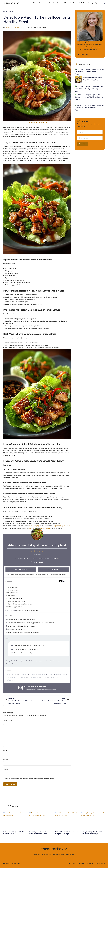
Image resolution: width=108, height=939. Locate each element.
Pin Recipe (54, 569)
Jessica (7, 27)
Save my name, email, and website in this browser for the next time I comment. (29, 778)
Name (5, 750)
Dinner (17, 27)
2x (64, 581)
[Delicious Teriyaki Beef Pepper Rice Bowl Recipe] (79, 107)
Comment (6, 725)
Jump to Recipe (32, 122)
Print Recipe (43, 122)
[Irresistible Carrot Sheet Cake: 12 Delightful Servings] (79, 88)
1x (60, 581)
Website (5, 769)
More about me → (82, 54)
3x (67, 581)
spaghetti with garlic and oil (61, 526)
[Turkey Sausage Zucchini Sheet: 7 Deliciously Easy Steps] (79, 98)
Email (5, 760)
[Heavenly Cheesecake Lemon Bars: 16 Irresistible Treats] (78, 80)
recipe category (34, 526)
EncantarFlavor (11, 2)
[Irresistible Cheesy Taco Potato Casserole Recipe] (79, 71)
